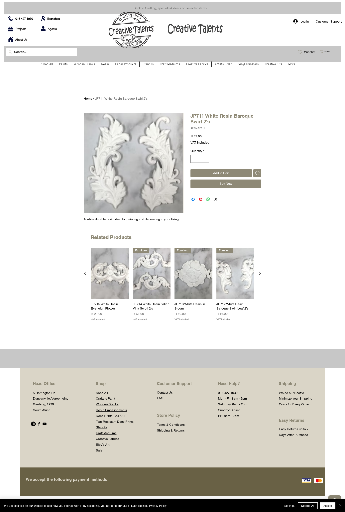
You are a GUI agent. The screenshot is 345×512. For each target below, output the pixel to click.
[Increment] (205, 159)
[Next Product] (260, 273)
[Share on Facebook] (193, 199)
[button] (326, 51)
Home (88, 98)
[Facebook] (39, 424)
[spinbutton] (200, 159)
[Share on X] (215, 199)
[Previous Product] (85, 273)
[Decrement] (194, 159)
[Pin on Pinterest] (200, 199)
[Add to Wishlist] (257, 173)
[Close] (340, 505)
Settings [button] (289, 506)
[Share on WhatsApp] (208, 199)
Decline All (307, 506)
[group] (172, 287)
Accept (327, 506)
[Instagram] (33, 424)
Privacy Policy (158, 506)
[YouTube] (44, 424)
